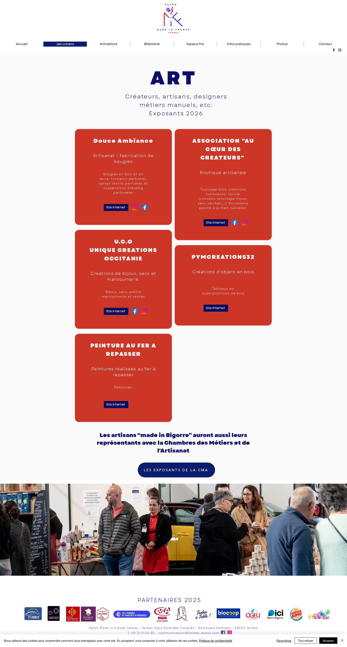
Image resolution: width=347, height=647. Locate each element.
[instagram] (340, 50)
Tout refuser (305, 641)
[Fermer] (342, 640)
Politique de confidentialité (215, 641)
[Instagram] (135, 207)
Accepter (328, 641)
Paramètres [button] (284, 641)
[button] (173, 530)
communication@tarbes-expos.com (188, 633)
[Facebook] (145, 207)
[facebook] (334, 50)
